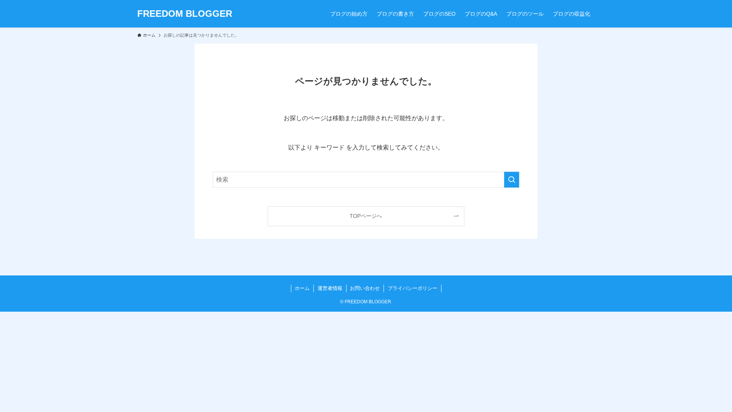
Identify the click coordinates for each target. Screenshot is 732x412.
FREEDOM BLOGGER (184, 13)
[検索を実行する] (511, 180)
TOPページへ (366, 216)
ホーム (302, 288)
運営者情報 (330, 288)
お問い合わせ (365, 288)
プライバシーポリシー (412, 288)
